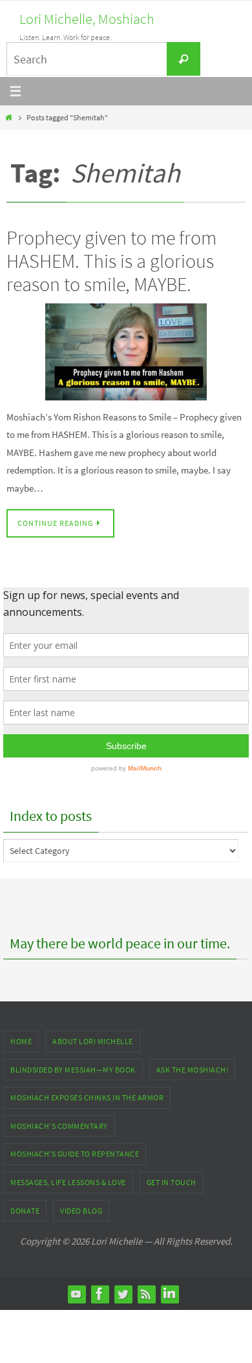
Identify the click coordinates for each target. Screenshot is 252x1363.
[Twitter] (122, 1293)
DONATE (24, 1211)
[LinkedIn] (169, 1293)
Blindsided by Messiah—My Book (73, 1069)
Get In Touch (171, 1182)
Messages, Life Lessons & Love (68, 1182)
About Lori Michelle (92, 1041)
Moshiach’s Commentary (59, 1126)
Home (21, 1041)
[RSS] (146, 1293)
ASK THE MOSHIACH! (192, 1069)
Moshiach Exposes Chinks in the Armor (86, 1097)
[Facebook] (99, 1293)
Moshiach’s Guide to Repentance (74, 1154)
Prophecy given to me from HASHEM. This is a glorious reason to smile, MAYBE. (111, 260)
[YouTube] (76, 1293)
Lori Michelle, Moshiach (86, 19)
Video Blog (81, 1211)
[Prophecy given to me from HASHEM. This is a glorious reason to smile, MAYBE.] (126, 351)
